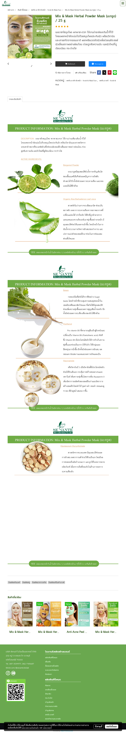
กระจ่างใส (48, 698)
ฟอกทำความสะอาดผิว (53, 719)
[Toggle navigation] (123, 3)
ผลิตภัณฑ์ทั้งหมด (51, 657)
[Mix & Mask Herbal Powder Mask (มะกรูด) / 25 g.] (30, 36)
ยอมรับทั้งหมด (111, 726)
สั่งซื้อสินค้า (71, 64)
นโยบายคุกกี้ (47, 728)
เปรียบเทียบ (81, 73)
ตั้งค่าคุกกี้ (98, 726)
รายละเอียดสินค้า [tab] (15, 99)
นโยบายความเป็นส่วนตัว (30, 728)
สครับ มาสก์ (49, 714)
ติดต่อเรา (48, 674)
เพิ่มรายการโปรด (64, 73)
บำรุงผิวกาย (49, 710)
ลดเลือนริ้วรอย (50, 689)
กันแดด (47, 685)
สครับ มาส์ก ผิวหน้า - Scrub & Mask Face (81, 81)
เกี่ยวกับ (48, 661)
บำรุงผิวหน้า (49, 702)
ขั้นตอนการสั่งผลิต (52, 666)
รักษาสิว (48, 694)
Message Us (98, 64)
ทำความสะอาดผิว (51, 706)
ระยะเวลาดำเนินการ (52, 670)
